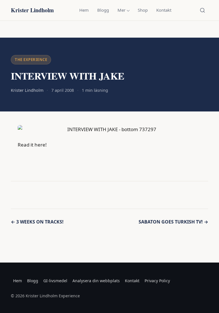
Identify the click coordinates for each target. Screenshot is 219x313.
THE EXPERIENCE (31, 59)
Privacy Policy (157, 280)
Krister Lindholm (32, 10)
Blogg (103, 10)
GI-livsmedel (55, 280)
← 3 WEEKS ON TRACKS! (37, 222)
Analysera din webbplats (96, 280)
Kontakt (163, 10)
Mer (121, 10)
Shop (143, 10)
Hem (84, 10)
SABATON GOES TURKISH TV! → (173, 222)
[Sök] (202, 10)
